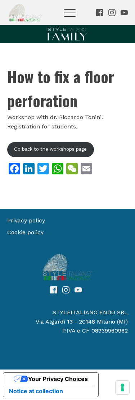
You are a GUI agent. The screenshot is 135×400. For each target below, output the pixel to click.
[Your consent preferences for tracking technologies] (122, 387)
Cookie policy (25, 232)
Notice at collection (36, 391)
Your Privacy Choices (58, 378)
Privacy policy (26, 220)
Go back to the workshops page (50, 149)
